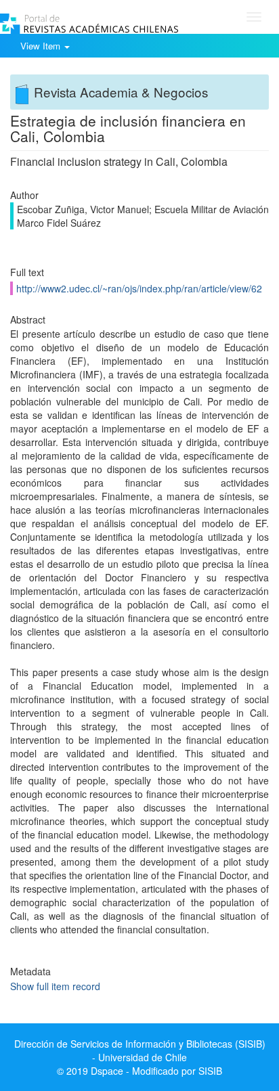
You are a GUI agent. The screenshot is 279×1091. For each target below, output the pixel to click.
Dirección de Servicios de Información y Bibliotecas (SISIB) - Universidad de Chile (139, 1050)
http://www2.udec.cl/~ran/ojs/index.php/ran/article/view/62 (139, 288)
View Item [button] (41, 45)
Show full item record (55, 986)
